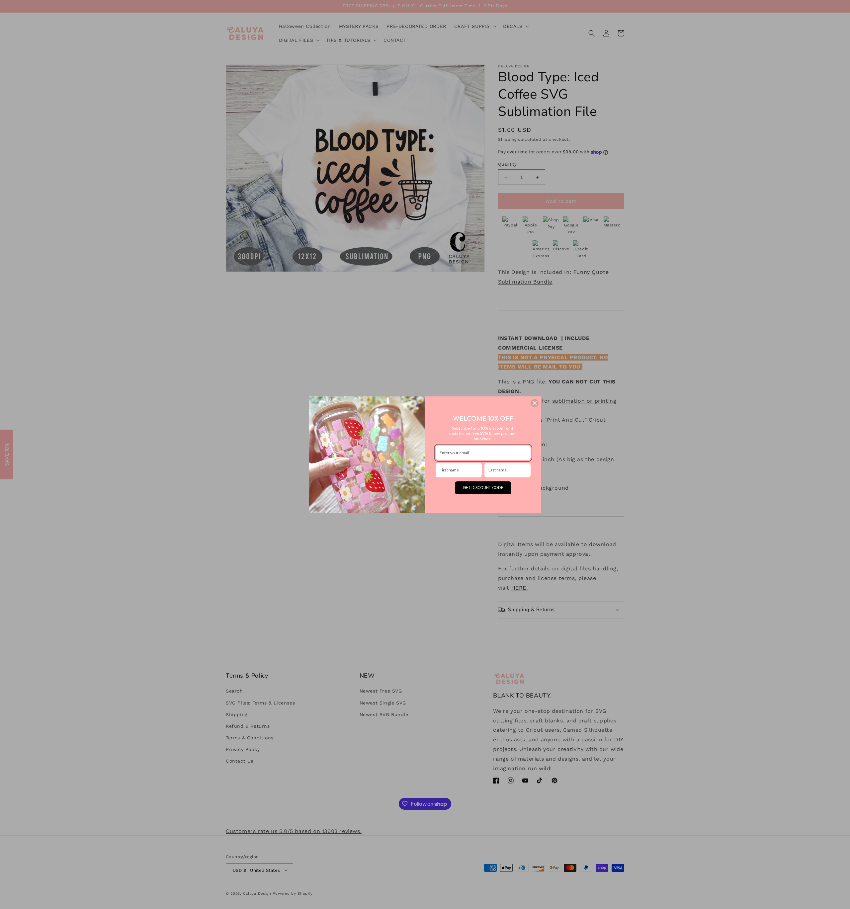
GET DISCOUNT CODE (483, 487)
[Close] (535, 403)
